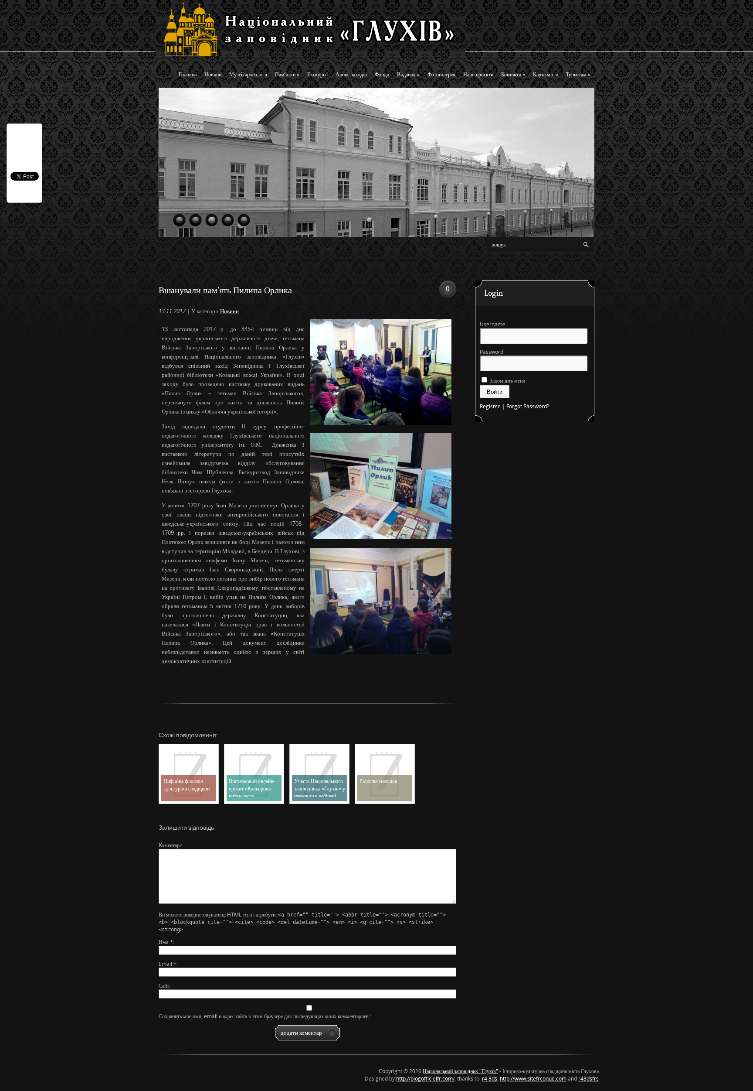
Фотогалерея (441, 74)
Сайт (164, 985)
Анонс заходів (351, 74)
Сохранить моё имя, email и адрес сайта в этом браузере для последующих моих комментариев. (264, 1016)
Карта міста (545, 74)
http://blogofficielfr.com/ (425, 1078)
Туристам (578, 74)
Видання (408, 74)
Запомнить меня (506, 380)
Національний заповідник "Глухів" (460, 1071)
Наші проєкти (478, 74)
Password (491, 352)
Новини (212, 74)
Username (492, 324)
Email (167, 964)
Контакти (513, 74)
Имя (166, 942)
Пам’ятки (287, 74)
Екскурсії (317, 74)
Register (490, 406)
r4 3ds (489, 1078)
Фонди (382, 74)
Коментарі (170, 845)
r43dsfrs (588, 1078)
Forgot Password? (527, 406)
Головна (188, 74)
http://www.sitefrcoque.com (533, 1078)
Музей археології (248, 74)
